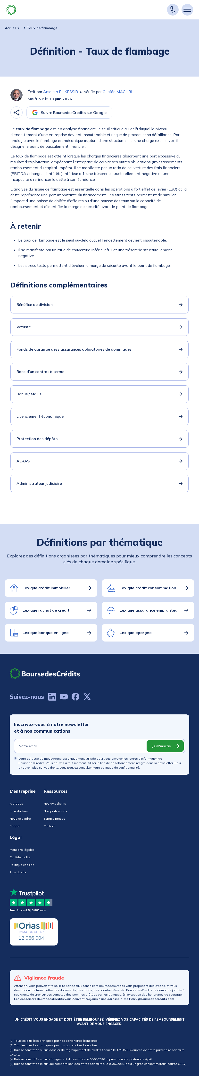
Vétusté (24, 326)
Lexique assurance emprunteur (149, 610)
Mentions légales (22, 849)
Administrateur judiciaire (39, 483)
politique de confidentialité (120, 767)
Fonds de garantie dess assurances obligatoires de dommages (74, 349)
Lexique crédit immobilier (46, 587)
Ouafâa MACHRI (117, 91)
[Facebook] (75, 697)
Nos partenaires (55, 811)
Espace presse (54, 818)
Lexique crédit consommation (148, 587)
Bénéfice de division (35, 304)
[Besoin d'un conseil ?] (173, 10)
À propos (16, 803)
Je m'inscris (161, 746)
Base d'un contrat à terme (40, 371)
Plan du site (18, 872)
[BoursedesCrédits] (45, 673)
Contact (49, 826)
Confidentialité (20, 857)
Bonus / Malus (29, 393)
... (21, 28)
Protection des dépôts (37, 438)
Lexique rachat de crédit (46, 610)
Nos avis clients (55, 803)
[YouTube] (64, 697)
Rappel (15, 826)
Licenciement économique (40, 416)
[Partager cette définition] (16, 112)
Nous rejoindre (20, 818)
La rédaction (19, 811)
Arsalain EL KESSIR (60, 91)
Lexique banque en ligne (46, 632)
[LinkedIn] (52, 697)
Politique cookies (22, 865)
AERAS (23, 461)
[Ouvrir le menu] (187, 10)
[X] (87, 697)
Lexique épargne (136, 632)
